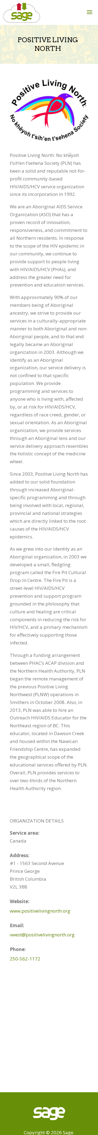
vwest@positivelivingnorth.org (42, 935)
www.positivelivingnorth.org (40, 911)
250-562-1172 (25, 959)
